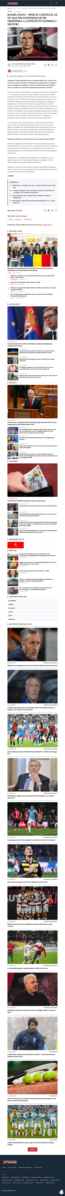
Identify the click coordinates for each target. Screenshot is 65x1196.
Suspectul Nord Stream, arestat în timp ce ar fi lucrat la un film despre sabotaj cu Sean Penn (38, 376)
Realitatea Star (25, 1177)
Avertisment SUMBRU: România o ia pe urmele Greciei (26, 501)
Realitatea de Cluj (17, 1182)
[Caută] (51, 3)
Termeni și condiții (12, 1167)
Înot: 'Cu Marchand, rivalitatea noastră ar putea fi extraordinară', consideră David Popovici (35, 588)
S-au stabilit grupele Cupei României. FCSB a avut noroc (27, 968)
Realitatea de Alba (6, 1182)
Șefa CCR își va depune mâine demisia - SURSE (25, 282)
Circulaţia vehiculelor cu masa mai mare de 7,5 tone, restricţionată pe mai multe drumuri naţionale (36, 368)
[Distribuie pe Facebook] (48, 64)
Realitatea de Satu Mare (26, 64)
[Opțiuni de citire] (61, 1192)
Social (9, 272)
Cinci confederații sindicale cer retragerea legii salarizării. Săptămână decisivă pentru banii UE (38, 531)
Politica (12, 284)
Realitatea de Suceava (7, 1180)
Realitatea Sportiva (15, 1177)
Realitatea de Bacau (19, 1180)
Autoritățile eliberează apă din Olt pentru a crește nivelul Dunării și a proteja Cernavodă (37, 515)
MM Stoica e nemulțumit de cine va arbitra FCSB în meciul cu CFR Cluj (34, 186)
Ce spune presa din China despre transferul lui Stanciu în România (31, 840)
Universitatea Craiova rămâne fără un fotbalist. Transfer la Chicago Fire (32, 197)
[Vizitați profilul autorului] (9, 65)
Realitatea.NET (5, 1177)
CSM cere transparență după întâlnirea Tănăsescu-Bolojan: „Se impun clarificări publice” (36, 580)
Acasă (10, 8)
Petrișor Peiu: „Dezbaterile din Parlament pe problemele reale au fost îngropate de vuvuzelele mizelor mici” (32, 423)
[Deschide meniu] (56, 3)
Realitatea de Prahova (36, 1177)
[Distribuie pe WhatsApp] (52, 64)
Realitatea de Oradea (55, 1180)
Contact (4, 1167)
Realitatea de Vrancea (28, 1182)
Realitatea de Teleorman (32, 1180)
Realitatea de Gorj (44, 1180)
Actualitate (13, 279)
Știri (14, 8)
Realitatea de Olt (39, 1182)
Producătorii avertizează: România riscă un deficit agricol (38, 506)
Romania (18, 219)
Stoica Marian (53, 1051)
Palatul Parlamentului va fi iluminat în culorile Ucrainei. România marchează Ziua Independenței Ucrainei (37, 351)
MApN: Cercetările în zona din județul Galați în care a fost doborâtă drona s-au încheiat (37, 563)
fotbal (11, 219)
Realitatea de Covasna (49, 1177)
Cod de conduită (37, 1167)
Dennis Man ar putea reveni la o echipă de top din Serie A (27, 882)
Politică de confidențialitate (25, 1167)
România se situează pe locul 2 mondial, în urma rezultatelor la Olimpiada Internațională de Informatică (30, 269)
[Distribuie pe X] (56, 64)
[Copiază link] (44, 64)
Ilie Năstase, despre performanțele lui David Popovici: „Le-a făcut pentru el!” (34, 202)
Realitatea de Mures (50, 1182)
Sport (18, 8)
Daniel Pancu (28, 219)
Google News (47, 225)
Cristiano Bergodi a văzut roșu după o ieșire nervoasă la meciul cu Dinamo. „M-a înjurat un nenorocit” (33, 191)
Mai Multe (32, 1149)
